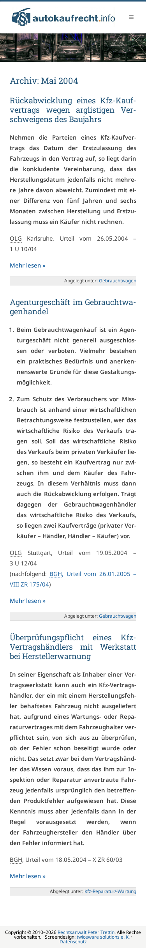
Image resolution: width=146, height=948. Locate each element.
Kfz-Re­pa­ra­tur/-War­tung (110, 891)
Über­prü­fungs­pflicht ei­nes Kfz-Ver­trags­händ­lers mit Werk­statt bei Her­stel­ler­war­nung (73, 646)
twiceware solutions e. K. (103, 937)
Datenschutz (73, 941)
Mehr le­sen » (28, 265)
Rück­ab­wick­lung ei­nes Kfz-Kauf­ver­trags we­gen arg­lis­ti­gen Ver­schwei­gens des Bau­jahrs (73, 109)
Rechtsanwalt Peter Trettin (86, 932)
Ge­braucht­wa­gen (117, 280)
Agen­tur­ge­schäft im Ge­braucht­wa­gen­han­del (73, 306)
